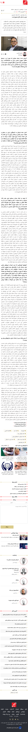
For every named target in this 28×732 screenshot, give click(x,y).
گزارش (4, 712)
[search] (1, 2)
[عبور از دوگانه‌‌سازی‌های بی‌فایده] (23, 546)
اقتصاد (2, 709)
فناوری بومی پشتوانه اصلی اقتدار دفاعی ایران (18, 638)
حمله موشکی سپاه (21, 434)
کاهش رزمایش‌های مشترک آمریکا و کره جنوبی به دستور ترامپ (15, 664)
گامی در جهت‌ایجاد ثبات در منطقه (20, 486)
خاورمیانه (23, 431)
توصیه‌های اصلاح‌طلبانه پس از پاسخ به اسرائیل (18, 493)
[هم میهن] (25, 2)
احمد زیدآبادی (14, 583)
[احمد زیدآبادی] (23, 581)
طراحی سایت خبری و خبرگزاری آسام (12, 727)
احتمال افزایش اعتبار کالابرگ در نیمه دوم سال (18, 642)
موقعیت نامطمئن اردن (22, 491)
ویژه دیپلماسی (14, 533)
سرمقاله (22, 709)
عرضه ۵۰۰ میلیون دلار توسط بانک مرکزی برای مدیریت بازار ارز (15, 646)
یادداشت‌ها (23, 714)
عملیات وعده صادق (21, 439)
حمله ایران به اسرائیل (10, 439)
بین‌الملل (18, 712)
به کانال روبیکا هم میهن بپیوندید (20, 426)
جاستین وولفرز (14, 574)
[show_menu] (3, 2)
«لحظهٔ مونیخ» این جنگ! (14, 590)
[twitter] (3, 54)
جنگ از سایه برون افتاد (22, 484)
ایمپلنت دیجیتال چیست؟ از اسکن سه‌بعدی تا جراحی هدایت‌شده (15, 679)
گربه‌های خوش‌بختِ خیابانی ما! (13, 560)
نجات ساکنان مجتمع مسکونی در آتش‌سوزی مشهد (17, 653)
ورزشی (13, 714)
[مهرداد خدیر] (23, 561)
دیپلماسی (21, 9)
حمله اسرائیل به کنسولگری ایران (18, 436)
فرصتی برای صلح (16, 535)
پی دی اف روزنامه (6, 714)
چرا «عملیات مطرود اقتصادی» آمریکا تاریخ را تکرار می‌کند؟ (10, 569)
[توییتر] (10, 720)
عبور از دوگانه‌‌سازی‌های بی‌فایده (13, 544)
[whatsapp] (1, 54)
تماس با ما (16, 716)
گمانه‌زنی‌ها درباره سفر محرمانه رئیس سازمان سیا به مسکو (16, 631)
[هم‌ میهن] (14, 705)
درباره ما (11, 716)
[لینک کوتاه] (3, 11)
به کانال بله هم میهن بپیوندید (20, 424)
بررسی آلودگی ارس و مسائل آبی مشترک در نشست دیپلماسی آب (14, 668)
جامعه (13, 712)
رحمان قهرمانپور (22, 442)
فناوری (17, 714)
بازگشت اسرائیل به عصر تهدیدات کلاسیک (19, 489)
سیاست (7, 709)
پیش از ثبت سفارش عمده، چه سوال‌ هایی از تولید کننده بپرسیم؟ (15, 683)
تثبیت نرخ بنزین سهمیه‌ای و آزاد (20, 624)
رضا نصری (15, 593)
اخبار (26, 709)
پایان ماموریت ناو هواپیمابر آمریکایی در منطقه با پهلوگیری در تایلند (15, 657)
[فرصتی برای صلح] (23, 537)
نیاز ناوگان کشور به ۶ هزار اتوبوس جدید (19, 675)
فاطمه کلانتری (7, 431)
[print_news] (1, 10)
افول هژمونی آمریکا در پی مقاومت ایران (19, 635)
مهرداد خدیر (15, 562)
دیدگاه (7, 527)
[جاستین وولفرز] (23, 571)
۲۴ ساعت (12, 709)
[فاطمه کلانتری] (25, 54)
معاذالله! (17, 580)
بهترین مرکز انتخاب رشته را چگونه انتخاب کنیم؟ (18, 686)
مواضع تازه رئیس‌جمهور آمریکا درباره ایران (19, 672)
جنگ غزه (15, 431)
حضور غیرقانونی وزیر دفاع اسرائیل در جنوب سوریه (17, 661)
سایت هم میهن (7, 723)
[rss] (18, 720)
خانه (26, 10)
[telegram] (5, 54)
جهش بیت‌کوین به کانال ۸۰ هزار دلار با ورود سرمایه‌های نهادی (15, 620)
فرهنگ (8, 712)
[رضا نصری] (23, 591)
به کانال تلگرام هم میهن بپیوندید (20, 422)
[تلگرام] (15, 720)
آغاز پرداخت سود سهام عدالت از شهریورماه (19, 649)
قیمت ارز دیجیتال (14, 692)
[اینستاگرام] (12, 720)
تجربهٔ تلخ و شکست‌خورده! (14, 600)
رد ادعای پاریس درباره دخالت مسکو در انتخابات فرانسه (16, 627)
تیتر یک (17, 709)
